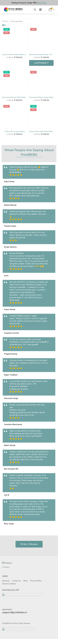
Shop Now (42, 2)
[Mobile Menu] (40, 9)
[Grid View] (3, 25)
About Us (6, 581)
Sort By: (5, 21)
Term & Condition (9, 584)
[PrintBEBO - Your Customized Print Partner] (14, 9)
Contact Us (16, 581)
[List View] (5, 25)
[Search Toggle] (34, 9)
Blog (25, 581)
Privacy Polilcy (36, 581)
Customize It (41, 62)
